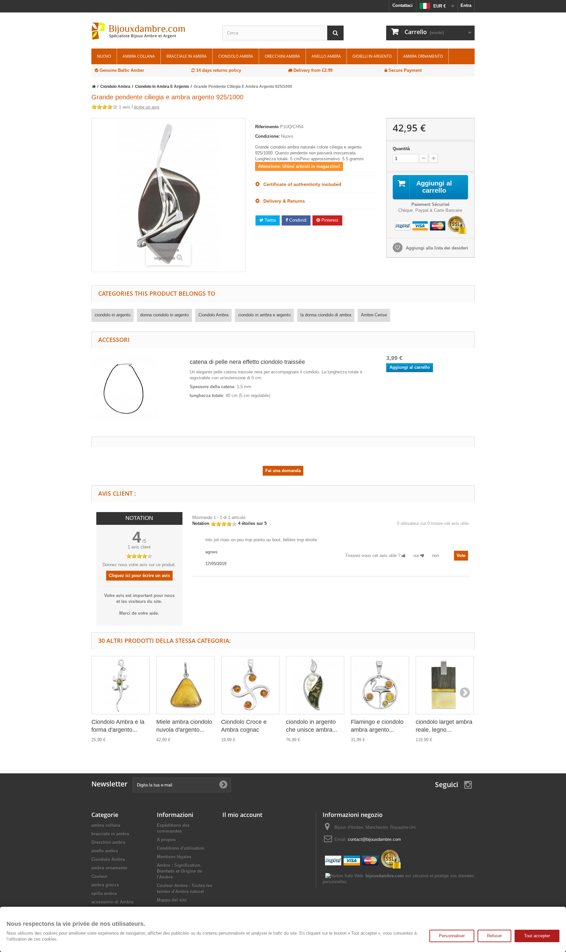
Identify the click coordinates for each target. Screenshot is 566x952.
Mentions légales (174, 856)
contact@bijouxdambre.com (374, 839)
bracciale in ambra (186, 56)
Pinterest (329, 220)
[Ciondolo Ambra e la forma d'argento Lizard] (120, 685)
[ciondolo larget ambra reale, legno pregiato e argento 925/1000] (445, 685)
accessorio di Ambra (112, 902)
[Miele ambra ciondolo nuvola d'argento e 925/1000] (185, 685)
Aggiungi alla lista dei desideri (436, 248)
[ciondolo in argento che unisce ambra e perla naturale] (315, 685)
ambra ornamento (423, 56)
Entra (466, 5)
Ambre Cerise (374, 314)
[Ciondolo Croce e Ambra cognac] (250, 685)
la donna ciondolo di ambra (325, 314)
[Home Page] (94, 86)
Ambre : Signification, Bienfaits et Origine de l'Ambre (179, 871)
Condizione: (267, 136)
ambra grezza (105, 885)
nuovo (104, 56)
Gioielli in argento (372, 56)
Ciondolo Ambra (235, 56)
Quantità (401, 148)
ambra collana (139, 56)
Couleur (99, 876)
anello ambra (326, 56)
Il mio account (242, 815)
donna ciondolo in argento (164, 314)
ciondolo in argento (112, 314)
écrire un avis (147, 107)
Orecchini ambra (282, 56)
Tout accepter (537, 935)
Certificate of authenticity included (300, 184)
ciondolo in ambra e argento (264, 314)
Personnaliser (452, 935)
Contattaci (402, 5)
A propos (166, 839)
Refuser (494, 935)
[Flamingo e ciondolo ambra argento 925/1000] (380, 685)
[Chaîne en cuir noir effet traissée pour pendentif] (124, 387)
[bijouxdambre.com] (152, 31)
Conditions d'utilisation (180, 848)
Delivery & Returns (282, 201)
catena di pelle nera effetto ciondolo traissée (247, 362)
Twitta (269, 220)
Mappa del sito (172, 900)
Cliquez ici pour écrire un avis (139, 575)
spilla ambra (104, 893)
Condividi (297, 220)
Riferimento (267, 126)
